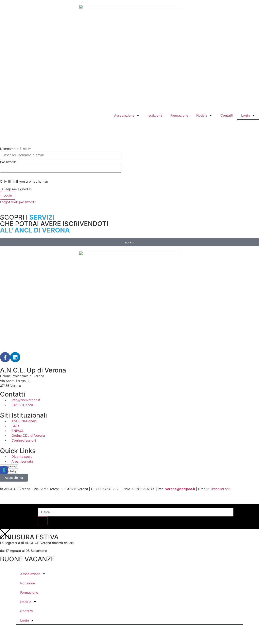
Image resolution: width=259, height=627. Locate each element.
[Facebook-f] (5, 357)
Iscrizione (155, 115)
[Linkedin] (15, 357)
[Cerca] (43, 521)
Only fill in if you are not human (24, 181)
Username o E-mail (15, 148)
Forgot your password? (18, 202)
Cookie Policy (9, 471)
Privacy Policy (9, 466)
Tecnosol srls (220, 489)
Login (245, 115)
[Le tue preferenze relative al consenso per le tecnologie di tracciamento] (4, 470)
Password (8, 162)
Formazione (179, 115)
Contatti (227, 115)
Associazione (124, 115)
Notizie (201, 115)
